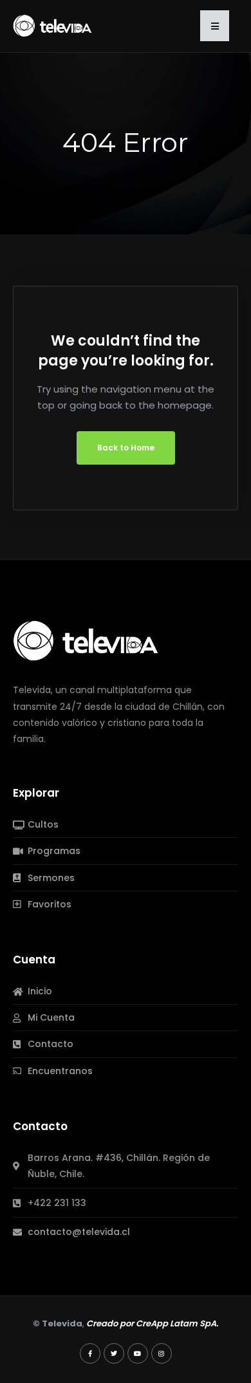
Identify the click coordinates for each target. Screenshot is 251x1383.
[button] (214, 25)
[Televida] (52, 25)
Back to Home (125, 447)
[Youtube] (137, 1353)
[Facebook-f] (90, 1353)
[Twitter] (114, 1353)
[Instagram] (161, 1353)
